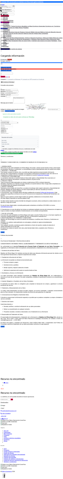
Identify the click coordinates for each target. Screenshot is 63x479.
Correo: (2, 93)
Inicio (5, 448)
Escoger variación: (5, 61)
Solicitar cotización (9, 111)
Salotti (5, 45)
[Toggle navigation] (0, 12)
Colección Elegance (19, 32)
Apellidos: (3, 91)
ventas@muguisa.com (6, 206)
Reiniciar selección (7, 67)
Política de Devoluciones (47, 192)
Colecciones (6, 29)
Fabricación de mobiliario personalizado (14, 454)
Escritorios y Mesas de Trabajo (44, 38)
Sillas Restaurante (13, 41)
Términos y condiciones (10, 462)
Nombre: (3, 90)
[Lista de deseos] (0, 9)
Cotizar (3, 76)
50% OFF (5, 17)
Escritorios (6, 23)
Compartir (3, 79)
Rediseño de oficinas (9, 456)
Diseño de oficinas (9, 453)
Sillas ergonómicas (8, 20)
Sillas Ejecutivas (41, 39)
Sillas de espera (22, 41)
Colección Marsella (50, 32)
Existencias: (4, 59)
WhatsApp (6, 46)
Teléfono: (3, 94)
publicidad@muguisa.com (9, 411)
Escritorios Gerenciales (39, 26)
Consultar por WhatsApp (8, 82)
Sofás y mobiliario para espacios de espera (39, 41)
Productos (6, 435)
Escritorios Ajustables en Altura (24, 26)
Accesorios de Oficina (9, 38)
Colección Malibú (30, 32)
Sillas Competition (43, 33)
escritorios (7, 439)
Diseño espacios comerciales (12, 451)
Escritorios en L (50, 26)
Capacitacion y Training (9, 26)
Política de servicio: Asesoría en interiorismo (16, 460)
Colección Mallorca (40, 32)
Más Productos (7, 35)
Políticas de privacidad (10, 457)
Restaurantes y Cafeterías (30, 39)
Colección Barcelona (8, 32)
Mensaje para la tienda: (7, 103)
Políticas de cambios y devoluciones (14, 459)
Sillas (5, 436)
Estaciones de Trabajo (13, 27)
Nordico (5, 43)
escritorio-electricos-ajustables (12, 438)
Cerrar (2, 111)
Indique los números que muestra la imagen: (12, 109)
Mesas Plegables (24, 27)
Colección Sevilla (13, 33)
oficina (5, 441)
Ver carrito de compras (16, 49)
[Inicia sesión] (0, 7)
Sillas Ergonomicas (51, 39)
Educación (33, 38)
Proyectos (6, 16)
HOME (6, 14)
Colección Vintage (33, 33)
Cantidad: (3, 96)
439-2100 (3, 416)
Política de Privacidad (43, 175)
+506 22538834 (6, 413)
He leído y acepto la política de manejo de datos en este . (19, 152)
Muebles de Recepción (16, 39)
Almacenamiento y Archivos (22, 38)
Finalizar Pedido (5, 49)
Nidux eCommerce (7, 471)
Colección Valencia (23, 33)
